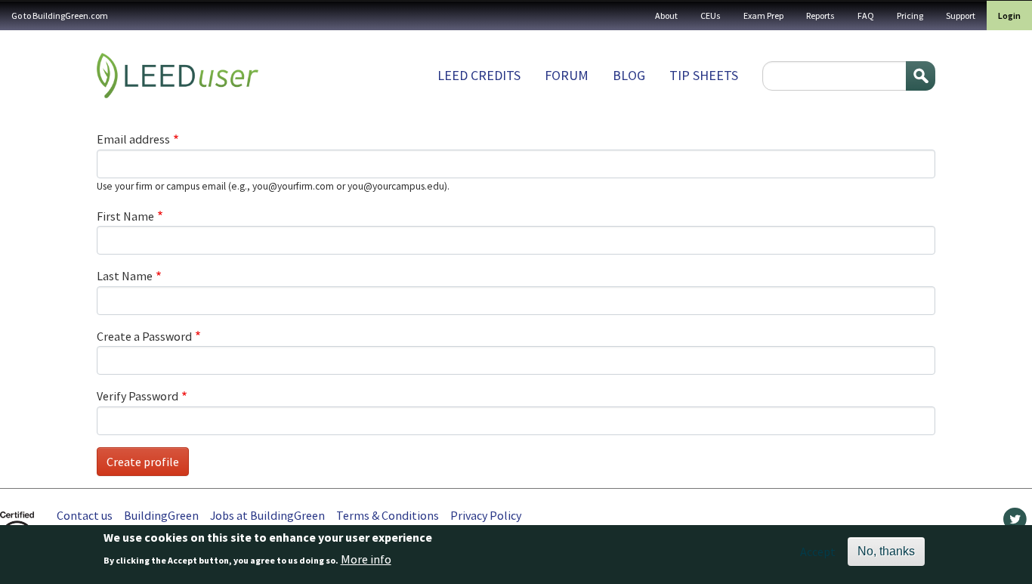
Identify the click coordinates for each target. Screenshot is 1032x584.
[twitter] (1015, 522)
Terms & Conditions (387, 515)
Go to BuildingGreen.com (59, 15)
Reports (820, 15)
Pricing (910, 15)
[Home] (177, 75)
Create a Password (144, 336)
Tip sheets (703, 75)
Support (960, 15)
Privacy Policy (485, 515)
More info (366, 559)
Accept (818, 551)
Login (1009, 15)
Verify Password (137, 395)
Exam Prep (763, 15)
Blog (629, 75)
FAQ (865, 15)
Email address (133, 139)
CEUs (710, 15)
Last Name (125, 275)
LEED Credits (479, 75)
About (666, 15)
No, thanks (886, 551)
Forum (567, 75)
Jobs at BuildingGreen (267, 515)
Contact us (85, 515)
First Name (125, 216)
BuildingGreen (161, 515)
